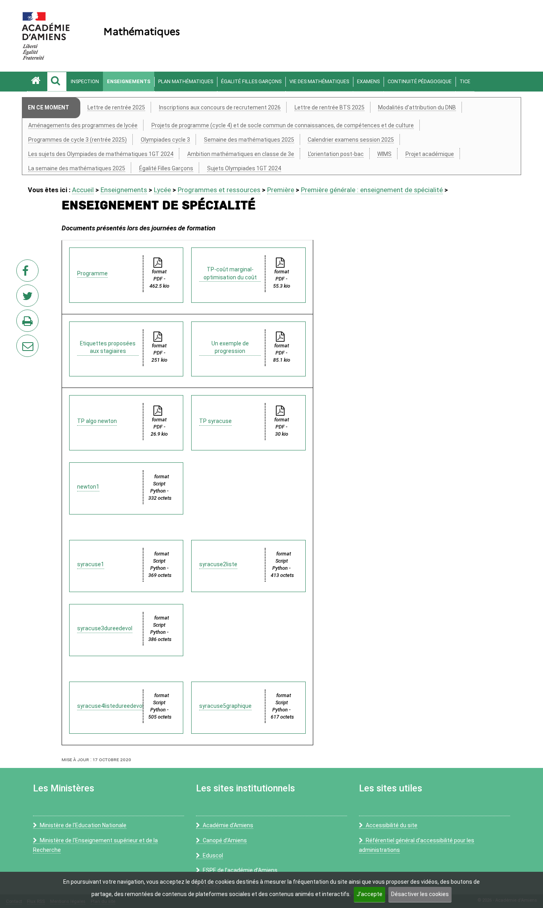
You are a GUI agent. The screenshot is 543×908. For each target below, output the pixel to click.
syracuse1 (90, 564)
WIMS (384, 154)
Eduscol (213, 855)
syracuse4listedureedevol (110, 706)
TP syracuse (215, 421)
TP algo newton (97, 421)
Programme (92, 273)
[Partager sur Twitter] (29, 298)
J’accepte (369, 894)
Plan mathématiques (185, 81)
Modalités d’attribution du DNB (417, 107)
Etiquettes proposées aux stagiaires (108, 347)
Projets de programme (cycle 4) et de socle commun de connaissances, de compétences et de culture (282, 125)
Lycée (162, 190)
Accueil (83, 190)
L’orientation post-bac (336, 154)
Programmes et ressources (219, 190)
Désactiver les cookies (420, 894)
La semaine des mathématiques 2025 (76, 168)
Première (280, 190)
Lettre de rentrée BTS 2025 (330, 107)
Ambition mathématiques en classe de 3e (240, 154)
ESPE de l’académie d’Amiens (240, 870)
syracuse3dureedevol (104, 628)
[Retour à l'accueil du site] (37, 82)
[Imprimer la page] (29, 323)
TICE (465, 81)
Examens (368, 81)
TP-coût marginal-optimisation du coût (230, 273)
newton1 (88, 486)
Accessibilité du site (391, 825)
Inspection (85, 81)
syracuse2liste (218, 564)
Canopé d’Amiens (225, 840)
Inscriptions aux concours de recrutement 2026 (220, 107)
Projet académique (429, 154)
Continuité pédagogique (420, 81)
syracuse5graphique (225, 706)
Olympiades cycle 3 (165, 139)
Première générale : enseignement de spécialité (372, 190)
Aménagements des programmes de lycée (83, 125)
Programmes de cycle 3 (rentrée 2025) (77, 139)
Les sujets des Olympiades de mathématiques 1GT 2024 (100, 154)
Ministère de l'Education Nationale (83, 825)
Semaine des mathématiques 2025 (249, 139)
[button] (57, 82)
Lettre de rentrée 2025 (116, 107)
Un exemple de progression (230, 347)
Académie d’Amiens (228, 825)
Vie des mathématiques (319, 81)
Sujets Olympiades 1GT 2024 (244, 168)
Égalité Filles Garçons (251, 81)
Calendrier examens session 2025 (351, 139)
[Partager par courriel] (22, 340)
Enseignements (128, 81)
